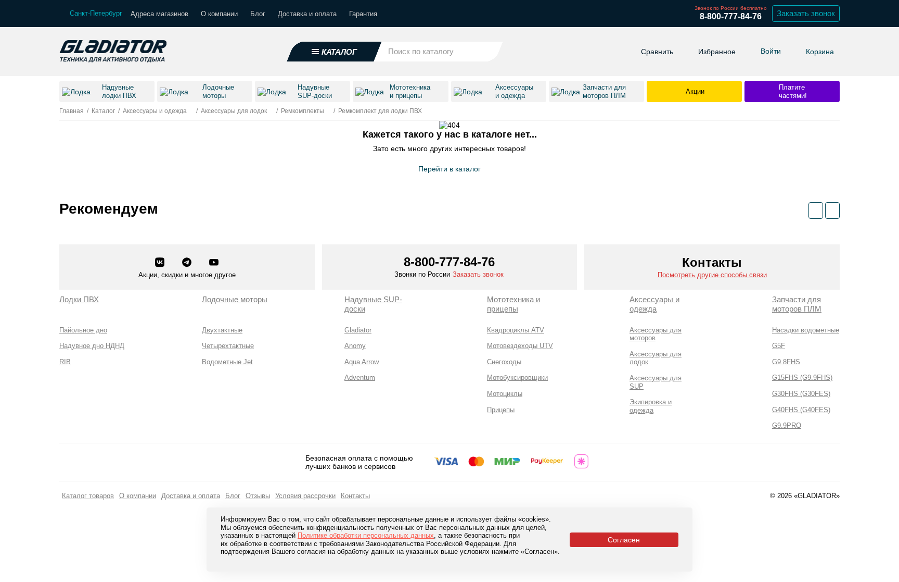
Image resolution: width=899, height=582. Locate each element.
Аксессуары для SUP (656, 382)
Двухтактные (222, 330)
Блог (257, 14)
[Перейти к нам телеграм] (188, 263)
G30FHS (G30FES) (801, 394)
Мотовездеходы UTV (520, 346)
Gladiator (357, 330)
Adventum (359, 377)
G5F (778, 346)
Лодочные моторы (234, 299)
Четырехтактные (228, 346)
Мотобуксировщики (517, 377)
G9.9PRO (786, 425)
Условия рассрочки (305, 496)
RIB (65, 362)
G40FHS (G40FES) (801, 410)
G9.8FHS (786, 362)
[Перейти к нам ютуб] (214, 263)
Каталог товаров (88, 496)
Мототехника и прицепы (513, 304)
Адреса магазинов (159, 14)
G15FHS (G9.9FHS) (802, 377)
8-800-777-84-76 (731, 16)
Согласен (624, 540)
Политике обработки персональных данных (366, 535)
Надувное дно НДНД (91, 346)
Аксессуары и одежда (654, 304)
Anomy (355, 346)
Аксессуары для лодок (656, 358)
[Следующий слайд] (832, 210)
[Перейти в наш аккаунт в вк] (160, 263)
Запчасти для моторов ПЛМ (796, 304)
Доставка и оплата (307, 14)
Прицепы (501, 410)
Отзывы (258, 496)
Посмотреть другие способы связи (712, 275)
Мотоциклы (504, 394)
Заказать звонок (806, 13)
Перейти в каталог (449, 169)
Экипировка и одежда (651, 406)
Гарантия (363, 14)
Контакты (355, 496)
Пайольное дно (83, 330)
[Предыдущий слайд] (815, 210)
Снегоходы (504, 362)
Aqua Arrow (361, 362)
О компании (219, 14)
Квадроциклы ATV (515, 330)
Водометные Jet (227, 362)
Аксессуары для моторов (656, 334)
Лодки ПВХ (79, 299)
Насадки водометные (805, 330)
